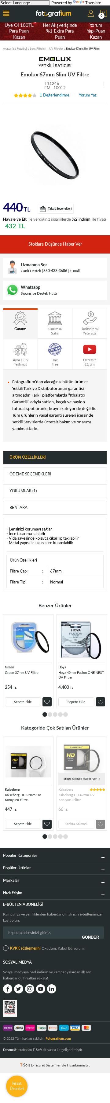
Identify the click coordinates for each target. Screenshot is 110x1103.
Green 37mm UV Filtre (21, 672)
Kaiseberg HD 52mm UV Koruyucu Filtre (23, 797)
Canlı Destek (31, 271)
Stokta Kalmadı (76, 824)
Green (9, 667)
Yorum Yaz (88, 95)
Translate (93, 3)
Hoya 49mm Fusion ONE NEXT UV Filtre (81, 675)
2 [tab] (50, 714)
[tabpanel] (28, 661)
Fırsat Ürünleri (17, 1086)
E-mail (75, 271)
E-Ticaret (38, 1065)
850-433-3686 (55, 271)
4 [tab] (60, 714)
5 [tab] (65, 714)
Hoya (62, 667)
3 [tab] (55, 714)
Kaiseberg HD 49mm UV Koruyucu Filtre (76, 797)
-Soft (25, 1065)
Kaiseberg (12, 789)
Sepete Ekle (23, 702)
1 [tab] (44, 714)
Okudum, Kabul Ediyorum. (47, 948)
